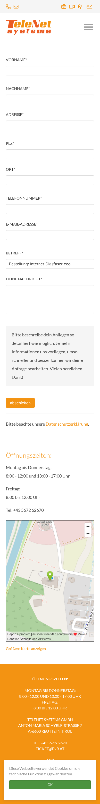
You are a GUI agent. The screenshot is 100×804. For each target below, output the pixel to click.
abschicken (20, 402)
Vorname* (16, 59)
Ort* (10, 169)
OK (50, 784)
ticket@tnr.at (50, 748)
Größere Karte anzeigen (26, 648)
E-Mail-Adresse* (22, 224)
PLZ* (10, 143)
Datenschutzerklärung (67, 424)
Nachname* (18, 88)
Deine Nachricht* (24, 278)
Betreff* (14, 253)
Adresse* (15, 114)
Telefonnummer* (24, 198)
